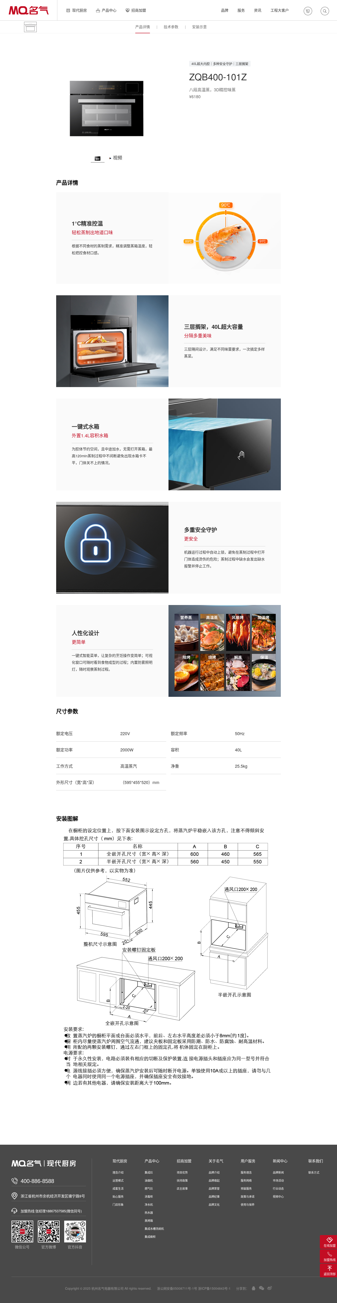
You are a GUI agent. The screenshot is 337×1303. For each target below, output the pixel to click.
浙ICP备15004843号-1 (214, 1288)
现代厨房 (79, 10)
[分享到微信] (261, 1288)
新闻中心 (280, 1161)
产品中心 (109, 10)
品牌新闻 (278, 1172)
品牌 (224, 10)
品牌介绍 (214, 1172)
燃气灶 (149, 1188)
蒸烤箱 (149, 1220)
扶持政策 (182, 1180)
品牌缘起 (214, 1180)
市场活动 (278, 1180)
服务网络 (246, 1180)
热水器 (149, 1212)
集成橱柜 (150, 1237)
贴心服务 (118, 1196)
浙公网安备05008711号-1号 (177, 1288)
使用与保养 (247, 1204)
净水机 (149, 1204)
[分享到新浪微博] (269, 1288)
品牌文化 (214, 1204)
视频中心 (278, 1196)
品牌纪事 (214, 1196)
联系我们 (315, 1161)
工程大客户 (280, 10)
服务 (241, 10)
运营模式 (118, 1180)
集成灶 (149, 1172)
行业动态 (278, 1188)
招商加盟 (138, 10)
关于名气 (216, 1161)
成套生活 (118, 1188)
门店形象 (118, 1204)
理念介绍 (118, 1172)
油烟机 (149, 1180)
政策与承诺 (247, 1196)
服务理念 (246, 1172)
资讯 (257, 10)
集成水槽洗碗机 (154, 1228)
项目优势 (182, 1172)
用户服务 (248, 1161)
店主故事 (182, 1188)
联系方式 (313, 1172)
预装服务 (246, 1188)
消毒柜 (149, 1196)
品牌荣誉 (214, 1188)
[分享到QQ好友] (253, 1288)
